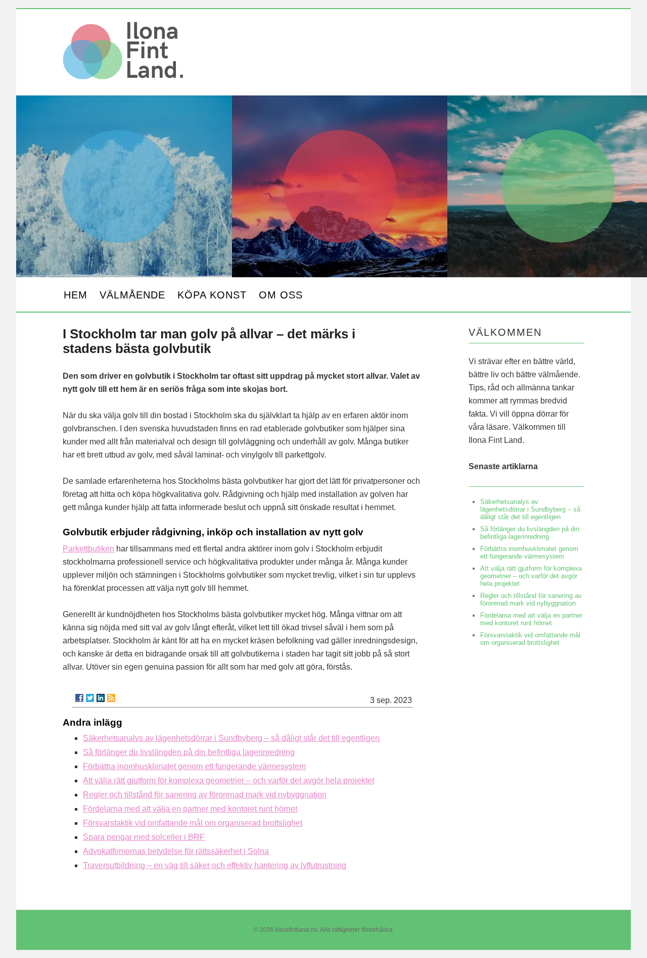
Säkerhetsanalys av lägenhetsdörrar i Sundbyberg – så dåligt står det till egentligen (231, 738)
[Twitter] (90, 698)
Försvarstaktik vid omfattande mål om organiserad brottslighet (192, 823)
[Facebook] (79, 698)
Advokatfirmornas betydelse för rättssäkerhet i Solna (176, 851)
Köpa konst (212, 294)
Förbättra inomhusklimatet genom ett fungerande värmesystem (194, 766)
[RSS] (111, 698)
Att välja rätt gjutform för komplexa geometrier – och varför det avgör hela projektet (228, 780)
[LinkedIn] (101, 698)
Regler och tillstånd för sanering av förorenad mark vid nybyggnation (205, 794)
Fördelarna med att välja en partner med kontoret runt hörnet (190, 808)
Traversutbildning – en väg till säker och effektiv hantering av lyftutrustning (214, 865)
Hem (75, 294)
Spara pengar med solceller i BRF (144, 837)
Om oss (281, 294)
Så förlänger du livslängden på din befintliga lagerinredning (189, 752)
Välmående (132, 294)
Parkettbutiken (88, 548)
